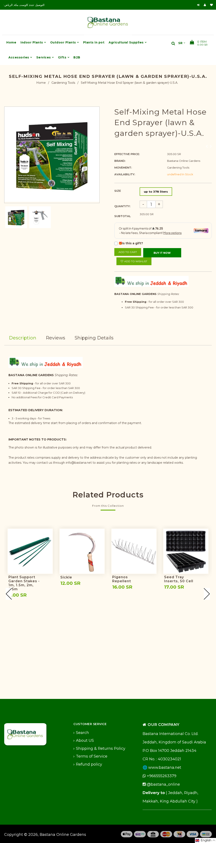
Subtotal (122, 216)
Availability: (124, 174)
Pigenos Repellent (121, 579)
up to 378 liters (156, 191)
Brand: (120, 160)
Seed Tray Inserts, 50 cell (178, 579)
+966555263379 (161, 776)
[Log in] (198, 5)
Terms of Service (91, 756)
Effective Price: (127, 154)
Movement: (123, 167)
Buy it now (162, 252)
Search (82, 732)
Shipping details (94, 338)
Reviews (55, 338)
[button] (205, 840)
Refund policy (89, 764)
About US (85, 740)
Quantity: (122, 206)
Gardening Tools (63, 83)
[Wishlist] (211, 5)
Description (22, 338)
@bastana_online (163, 784)
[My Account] (206, 5)
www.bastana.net (164, 767)
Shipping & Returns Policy (100, 748)
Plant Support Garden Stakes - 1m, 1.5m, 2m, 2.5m (24, 583)
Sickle (66, 577)
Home (41, 83)
